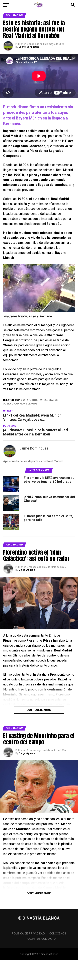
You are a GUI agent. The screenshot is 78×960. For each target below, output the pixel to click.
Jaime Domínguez (29, 46)
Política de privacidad (28, 933)
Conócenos (57, 933)
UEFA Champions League (21, 403)
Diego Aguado (27, 569)
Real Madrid (50, 400)
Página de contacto (41, 938)
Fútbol (33, 400)
